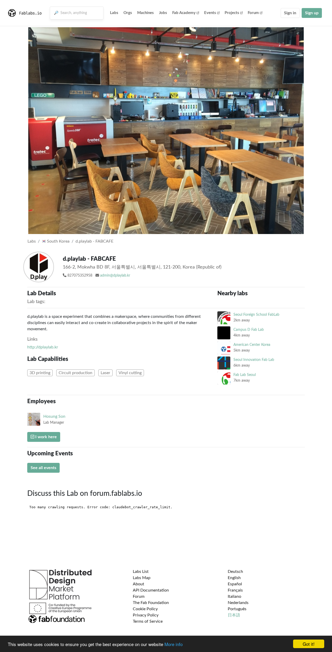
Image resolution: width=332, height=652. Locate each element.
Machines (145, 13)
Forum (253, 13)
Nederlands (238, 603)
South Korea (58, 241)
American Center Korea (251, 345)
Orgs (127, 13)
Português (237, 609)
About (138, 584)
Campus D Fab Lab (248, 330)
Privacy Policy (145, 615)
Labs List (141, 571)
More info (173, 644)
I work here (45, 437)
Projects (232, 13)
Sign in (290, 13)
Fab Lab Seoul (244, 375)
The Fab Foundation (151, 603)
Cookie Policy (145, 609)
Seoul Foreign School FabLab (256, 315)
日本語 (234, 615)
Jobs (163, 13)
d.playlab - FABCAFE (94, 241)
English (234, 578)
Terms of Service (148, 621)
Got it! (309, 644)
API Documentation (151, 590)
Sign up (312, 13)
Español (235, 584)
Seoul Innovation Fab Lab (253, 360)
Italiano (234, 596)
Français (235, 590)
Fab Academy (184, 13)
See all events (43, 468)
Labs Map (141, 578)
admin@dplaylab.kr (115, 275)
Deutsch (235, 571)
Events (210, 13)
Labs (114, 13)
